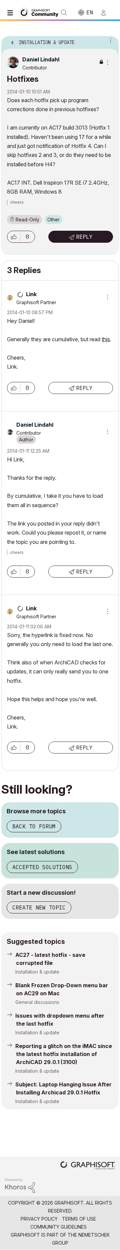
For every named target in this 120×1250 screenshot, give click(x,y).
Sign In (106, 13)
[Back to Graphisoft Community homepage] (40, 12)
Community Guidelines (58, 1227)
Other (53, 219)
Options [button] (109, 40)
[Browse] (11, 12)
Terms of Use (79, 1219)
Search (64, 12)
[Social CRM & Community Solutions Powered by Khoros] (20, 1185)
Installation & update (37, 972)
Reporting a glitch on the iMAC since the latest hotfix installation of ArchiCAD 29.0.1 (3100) (63, 1054)
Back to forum (34, 826)
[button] (13, 236)
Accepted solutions (42, 867)
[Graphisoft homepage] (87, 1166)
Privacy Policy (39, 1219)
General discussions (37, 1002)
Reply (84, 236)
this (106, 339)
